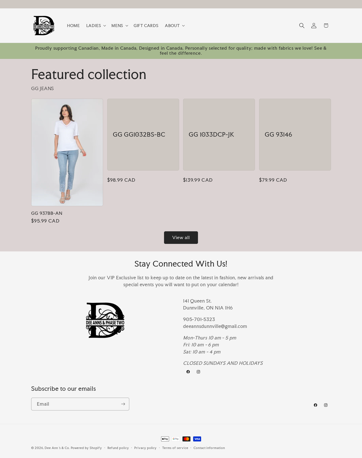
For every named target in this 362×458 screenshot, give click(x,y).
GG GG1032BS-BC (139, 134)
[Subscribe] (123, 404)
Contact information (209, 448)
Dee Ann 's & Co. (57, 448)
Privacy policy (145, 448)
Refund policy (118, 448)
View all (181, 237)
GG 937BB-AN (46, 213)
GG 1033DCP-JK (211, 134)
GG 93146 (278, 134)
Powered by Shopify (86, 448)
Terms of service (175, 448)
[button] (95, 25)
